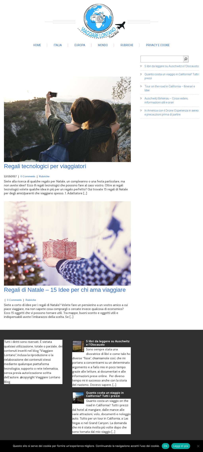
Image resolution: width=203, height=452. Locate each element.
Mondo (103, 45)
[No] (198, 446)
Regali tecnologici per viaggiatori (45, 166)
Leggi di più (180, 445)
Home (37, 45)
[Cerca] (185, 59)
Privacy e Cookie (158, 45)
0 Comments (27, 176)
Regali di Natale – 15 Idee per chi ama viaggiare (65, 290)
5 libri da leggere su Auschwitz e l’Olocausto (172, 66)
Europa (80, 45)
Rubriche (127, 45)
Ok (165, 445)
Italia (58, 45)
